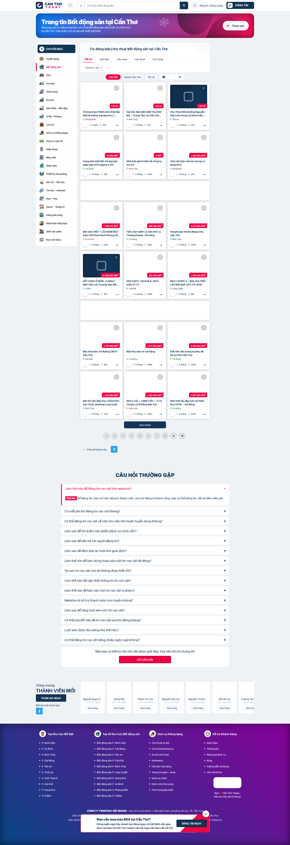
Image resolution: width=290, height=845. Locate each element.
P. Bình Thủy (49, 754)
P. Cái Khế (47, 784)
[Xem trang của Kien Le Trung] (85, 245)
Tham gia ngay (51, 698)
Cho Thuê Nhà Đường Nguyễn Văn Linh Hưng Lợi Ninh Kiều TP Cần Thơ (188, 113)
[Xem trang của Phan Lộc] (129, 294)
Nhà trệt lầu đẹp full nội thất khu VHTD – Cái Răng (187, 402)
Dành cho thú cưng (162, 784)
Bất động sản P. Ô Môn (109, 795)
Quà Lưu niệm (159, 778)
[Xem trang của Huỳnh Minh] (85, 414)
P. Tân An (47, 766)
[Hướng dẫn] (70, 5)
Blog (209, 760)
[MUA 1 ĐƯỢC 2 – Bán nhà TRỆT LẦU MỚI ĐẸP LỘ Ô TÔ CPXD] (188, 265)
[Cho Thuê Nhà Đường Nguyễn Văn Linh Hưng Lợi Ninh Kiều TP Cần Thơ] (188, 96)
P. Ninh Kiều (48, 742)
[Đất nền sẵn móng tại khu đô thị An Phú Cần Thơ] (188, 336)
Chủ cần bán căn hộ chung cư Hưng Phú (187, 162)
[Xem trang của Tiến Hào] (172, 125)
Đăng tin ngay (191, 823)
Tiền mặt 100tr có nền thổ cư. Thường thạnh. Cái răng (144, 233)
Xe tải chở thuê (160, 754)
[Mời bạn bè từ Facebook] (39, 711)
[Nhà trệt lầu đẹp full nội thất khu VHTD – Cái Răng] (188, 385)
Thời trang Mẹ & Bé (162, 789)
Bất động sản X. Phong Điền (112, 789)
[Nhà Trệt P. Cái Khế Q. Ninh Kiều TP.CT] (145, 265)
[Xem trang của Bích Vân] (172, 364)
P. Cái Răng (48, 760)
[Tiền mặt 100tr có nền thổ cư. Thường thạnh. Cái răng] (145, 216)
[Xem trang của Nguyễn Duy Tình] (172, 245)
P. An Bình (47, 748)
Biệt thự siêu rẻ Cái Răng (141, 351)
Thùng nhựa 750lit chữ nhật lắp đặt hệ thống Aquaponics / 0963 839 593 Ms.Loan (101, 113)
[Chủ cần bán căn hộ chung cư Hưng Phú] (188, 146)
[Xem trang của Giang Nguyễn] (129, 364)
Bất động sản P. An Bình (110, 784)
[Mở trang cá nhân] (92, 690)
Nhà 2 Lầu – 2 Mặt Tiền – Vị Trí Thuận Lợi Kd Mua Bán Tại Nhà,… (144, 402)
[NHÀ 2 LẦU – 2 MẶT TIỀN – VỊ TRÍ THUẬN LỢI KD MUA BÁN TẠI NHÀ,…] (145, 385)
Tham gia (238, 26)
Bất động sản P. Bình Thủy (111, 766)
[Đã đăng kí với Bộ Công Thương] (227, 787)
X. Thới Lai (47, 772)
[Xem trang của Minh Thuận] (172, 294)
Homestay (157, 760)
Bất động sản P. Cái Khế (110, 760)
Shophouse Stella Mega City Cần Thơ (187, 233)
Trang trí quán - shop (164, 772)
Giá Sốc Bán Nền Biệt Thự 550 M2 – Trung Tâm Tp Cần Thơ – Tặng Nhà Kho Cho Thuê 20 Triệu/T (144, 113)
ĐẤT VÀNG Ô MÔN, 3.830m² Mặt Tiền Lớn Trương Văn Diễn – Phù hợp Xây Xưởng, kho (100, 282)
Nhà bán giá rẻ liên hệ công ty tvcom (144, 162)
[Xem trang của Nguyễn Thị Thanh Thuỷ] (85, 174)
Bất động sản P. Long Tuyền (112, 772)
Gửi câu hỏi (145, 659)
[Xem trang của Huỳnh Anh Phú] (172, 174)
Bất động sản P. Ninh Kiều (111, 742)
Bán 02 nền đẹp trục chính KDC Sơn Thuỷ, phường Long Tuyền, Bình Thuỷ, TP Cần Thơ (101, 402)
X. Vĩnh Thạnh (50, 778)
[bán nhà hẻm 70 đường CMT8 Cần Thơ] (101, 336)
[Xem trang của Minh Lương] (129, 245)
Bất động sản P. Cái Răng (111, 748)
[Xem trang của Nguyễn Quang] (129, 125)
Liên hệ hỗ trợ (214, 772)
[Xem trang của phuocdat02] (85, 125)
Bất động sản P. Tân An (110, 754)
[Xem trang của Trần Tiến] (172, 414)
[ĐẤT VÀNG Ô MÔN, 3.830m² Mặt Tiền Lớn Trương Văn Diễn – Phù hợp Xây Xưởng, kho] (101, 265)
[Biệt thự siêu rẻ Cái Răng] (145, 336)
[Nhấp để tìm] (184, 5)
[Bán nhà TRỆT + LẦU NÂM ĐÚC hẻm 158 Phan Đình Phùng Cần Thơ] (101, 216)
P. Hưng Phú (48, 789)
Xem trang (93, 708)
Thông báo (213, 748)
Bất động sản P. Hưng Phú (111, 778)
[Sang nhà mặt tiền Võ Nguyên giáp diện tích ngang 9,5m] (101, 146)
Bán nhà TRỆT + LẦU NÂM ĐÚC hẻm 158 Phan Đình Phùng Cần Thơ (101, 233)
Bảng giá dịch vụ (216, 754)
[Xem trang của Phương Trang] (129, 414)
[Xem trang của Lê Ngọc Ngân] (85, 294)
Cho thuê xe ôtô (160, 742)
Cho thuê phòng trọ (163, 748)
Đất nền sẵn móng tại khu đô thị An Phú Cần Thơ (187, 353)
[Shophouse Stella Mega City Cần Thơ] (188, 216)
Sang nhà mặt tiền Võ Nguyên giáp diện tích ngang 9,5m (100, 162)
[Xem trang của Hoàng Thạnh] (129, 174)
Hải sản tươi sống (161, 766)
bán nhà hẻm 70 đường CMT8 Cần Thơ (100, 353)
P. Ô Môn (46, 795)
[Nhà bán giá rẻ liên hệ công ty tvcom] (145, 146)
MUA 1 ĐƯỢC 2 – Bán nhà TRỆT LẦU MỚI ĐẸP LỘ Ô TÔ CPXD (188, 282)
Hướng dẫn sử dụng (218, 766)
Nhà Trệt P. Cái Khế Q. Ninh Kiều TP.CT (142, 282)
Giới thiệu (212, 742)
